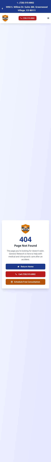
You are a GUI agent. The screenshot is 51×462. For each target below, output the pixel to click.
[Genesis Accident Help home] (5, 18)
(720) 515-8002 (28, 18)
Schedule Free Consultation (27, 282)
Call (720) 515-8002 (27, 274)
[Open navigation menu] (48, 18)
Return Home (26, 266)
